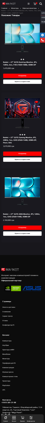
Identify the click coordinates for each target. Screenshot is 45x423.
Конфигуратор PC (8, 325)
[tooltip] (42, 35)
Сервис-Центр (7, 316)
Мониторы (15, 8)
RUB (43, 22)
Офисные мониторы (29, 8)
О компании (6, 311)
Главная (4, 8)
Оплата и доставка (8, 307)
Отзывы (5, 320)
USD (43, 17)
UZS (43, 13)
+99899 (8, 402)
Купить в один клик (22, 81)
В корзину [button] (22, 75)
